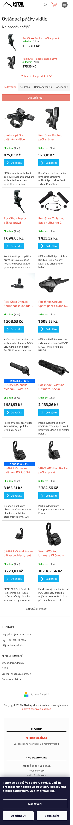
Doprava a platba (11, 679)
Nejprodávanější (43, 87)
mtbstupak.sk (15, 645)
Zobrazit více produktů (34, 76)
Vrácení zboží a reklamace (16, 674)
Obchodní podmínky (13, 663)
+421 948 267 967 (16, 640)
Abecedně (62, 87)
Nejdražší (25, 87)
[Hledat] (45, 4)
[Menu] (64, 4)
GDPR (5, 668)
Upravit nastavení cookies (36, 709)
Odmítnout (18, 816)
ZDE (52, 791)
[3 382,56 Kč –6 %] (19, 450)
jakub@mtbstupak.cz (19, 634)
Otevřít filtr (36, 97)
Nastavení (35, 804)
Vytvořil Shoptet (40, 694)
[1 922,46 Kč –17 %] (19, 367)
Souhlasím (52, 816)
